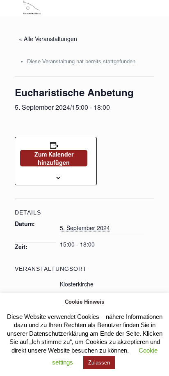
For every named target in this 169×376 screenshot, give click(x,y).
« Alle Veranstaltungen (48, 39)
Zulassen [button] (99, 363)
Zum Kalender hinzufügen (53, 158)
